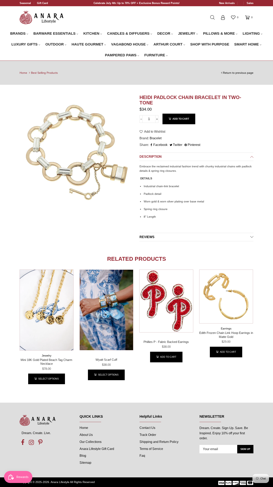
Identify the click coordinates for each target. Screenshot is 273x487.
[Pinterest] (40, 443)
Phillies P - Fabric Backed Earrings (166, 342)
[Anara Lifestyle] (42, 17)
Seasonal (25, 3)
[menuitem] (19, 33)
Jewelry (46, 355)
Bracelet (155, 138)
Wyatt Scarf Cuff (106, 359)
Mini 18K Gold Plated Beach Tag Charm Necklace (46, 362)
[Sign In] (223, 17)
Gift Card (42, 3)
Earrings (226, 328)
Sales (250, 3)
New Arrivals (227, 3)
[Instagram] (31, 443)
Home (23, 72)
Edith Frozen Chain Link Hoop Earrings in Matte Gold (226, 334)
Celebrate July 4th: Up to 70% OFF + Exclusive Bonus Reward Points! (136, 3)
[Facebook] (23, 443)
